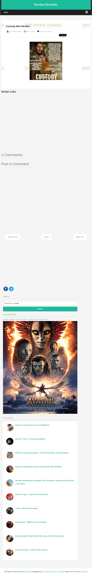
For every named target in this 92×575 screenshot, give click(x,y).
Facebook (5, 289)
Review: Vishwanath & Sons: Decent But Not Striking (38, 467)
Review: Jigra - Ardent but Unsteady (31, 494)
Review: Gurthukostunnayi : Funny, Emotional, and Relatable (42, 453)
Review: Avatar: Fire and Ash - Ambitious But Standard (25, 319)
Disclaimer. (61, 572)
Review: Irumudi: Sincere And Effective (32, 425)
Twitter (11, 289)
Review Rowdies (46, 5)
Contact (84, 572)
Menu (6, 12)
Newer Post (12, 237)
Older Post (80, 237)
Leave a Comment (46, 31)
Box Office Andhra (49, 572)
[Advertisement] (46, 121)
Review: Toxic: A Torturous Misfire (30, 439)
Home (46, 237)
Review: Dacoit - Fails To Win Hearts (31, 550)
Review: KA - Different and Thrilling (30, 522)
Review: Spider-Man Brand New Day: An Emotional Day (39, 536)
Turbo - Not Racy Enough (26, 508)
